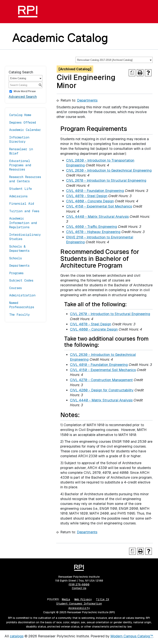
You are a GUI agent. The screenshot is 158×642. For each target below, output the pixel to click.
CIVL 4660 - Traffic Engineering (91, 226)
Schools (15, 258)
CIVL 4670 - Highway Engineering (93, 232)
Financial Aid (21, 204)
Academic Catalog (60, 37)
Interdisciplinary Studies (25, 237)
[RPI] (27, 11)
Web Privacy (83, 599)
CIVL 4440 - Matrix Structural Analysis (97, 216)
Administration (22, 295)
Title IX (102, 599)
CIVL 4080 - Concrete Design (90, 201)
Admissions (18, 196)
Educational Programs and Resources (20, 165)
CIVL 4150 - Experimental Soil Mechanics (99, 206)
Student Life (20, 189)
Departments (19, 266)
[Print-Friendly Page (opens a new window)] (140, 72)
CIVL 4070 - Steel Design (86, 196)
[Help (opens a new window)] (148, 72)
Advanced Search (23, 96)
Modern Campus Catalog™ (131, 636)
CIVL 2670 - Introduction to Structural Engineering (106, 180)
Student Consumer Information (79, 603)
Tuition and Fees (24, 211)
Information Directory (19, 139)
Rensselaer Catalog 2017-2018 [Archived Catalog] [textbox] (105, 60)
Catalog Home (20, 115)
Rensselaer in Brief (21, 151)
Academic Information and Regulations (23, 222)
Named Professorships (21, 305)
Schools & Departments (19, 248)
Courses (15, 288)
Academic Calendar (25, 130)
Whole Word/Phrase (24, 91)
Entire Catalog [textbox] (18, 78)
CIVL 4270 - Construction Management (101, 380)
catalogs (17, 636)
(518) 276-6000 (79, 584)
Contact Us (79, 588)
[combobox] (114, 60)
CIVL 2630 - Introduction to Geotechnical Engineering (109, 170)
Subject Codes (21, 280)
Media (66, 599)
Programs (16, 273)
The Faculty (19, 315)
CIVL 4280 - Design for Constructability (102, 390)
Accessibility (79, 608)
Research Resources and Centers (25, 179)
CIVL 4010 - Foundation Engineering (95, 190)
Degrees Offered (22, 122)
